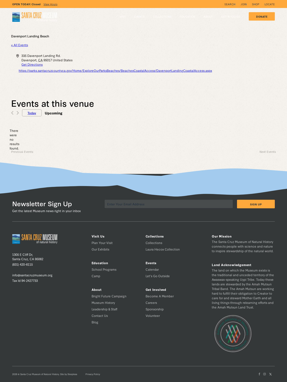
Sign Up (256, 204)
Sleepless (72, 374)
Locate (270, 4)
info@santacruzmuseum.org (32, 275)
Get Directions (32, 64)
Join (244, 4)
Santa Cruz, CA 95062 (27, 256)
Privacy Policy (93, 374)
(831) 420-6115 (22, 264)
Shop (255, 4)
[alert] (14, 139)
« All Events (19, 45)
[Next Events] (18, 113)
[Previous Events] (12, 113)
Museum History (103, 302)
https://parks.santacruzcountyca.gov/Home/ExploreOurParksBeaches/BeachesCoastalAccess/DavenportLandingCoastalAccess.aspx (115, 70)
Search (229, 4)
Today (32, 113)
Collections (154, 242)
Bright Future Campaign (109, 296)
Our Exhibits (100, 249)
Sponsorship (155, 309)
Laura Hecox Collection (163, 249)
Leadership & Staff (104, 309)
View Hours (50, 4)
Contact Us (100, 315)
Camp (96, 276)
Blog (95, 322)
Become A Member (160, 296)
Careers (151, 302)
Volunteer (153, 315)
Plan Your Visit (102, 242)
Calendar (152, 269)
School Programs (104, 269)
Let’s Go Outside (158, 276)
